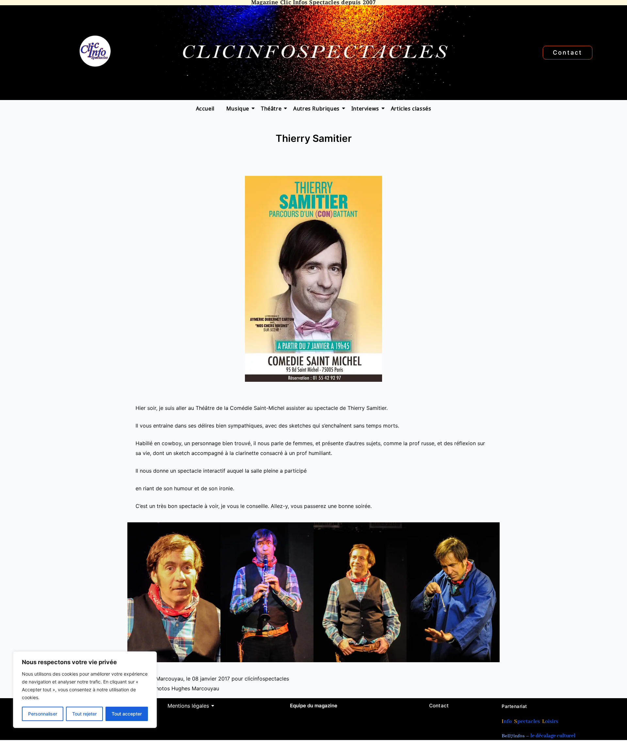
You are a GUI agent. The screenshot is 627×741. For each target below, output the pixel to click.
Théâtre (271, 108)
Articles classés (411, 108)
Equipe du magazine (313, 705)
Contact (439, 705)
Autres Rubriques (316, 108)
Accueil (205, 108)
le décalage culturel (552, 736)
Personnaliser (42, 713)
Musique (237, 108)
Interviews (365, 108)
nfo (508, 721)
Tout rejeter (84, 713)
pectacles (528, 721)
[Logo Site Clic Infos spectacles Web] (95, 51)
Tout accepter (127, 713)
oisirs (551, 721)
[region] (85, 689)
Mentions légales (188, 705)
